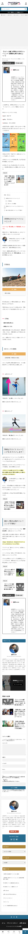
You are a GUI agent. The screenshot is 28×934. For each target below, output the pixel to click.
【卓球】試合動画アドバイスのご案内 (11, 874)
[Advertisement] (14, 30)
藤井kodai (16, 70)
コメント (4, 743)
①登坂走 (9, 201)
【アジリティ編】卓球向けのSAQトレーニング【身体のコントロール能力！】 (9, 572)
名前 (3, 757)
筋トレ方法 (16, 15)
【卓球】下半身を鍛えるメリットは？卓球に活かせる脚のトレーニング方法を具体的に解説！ (9, 505)
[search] (25, 9)
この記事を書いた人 (9, 63)
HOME (3, 15)
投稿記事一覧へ (13, 831)
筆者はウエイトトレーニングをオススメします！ (14, 207)
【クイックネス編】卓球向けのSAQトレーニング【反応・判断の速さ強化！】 (9, 586)
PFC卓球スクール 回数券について (10, 886)
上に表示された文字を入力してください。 (11, 781)
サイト (3, 769)
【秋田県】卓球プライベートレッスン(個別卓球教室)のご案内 (13, 878)
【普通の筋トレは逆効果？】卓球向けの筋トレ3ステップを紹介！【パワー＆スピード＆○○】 (20, 713)
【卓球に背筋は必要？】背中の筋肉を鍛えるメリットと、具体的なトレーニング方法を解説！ (20, 725)
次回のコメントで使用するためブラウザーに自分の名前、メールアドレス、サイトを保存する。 (13, 777)
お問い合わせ (6, 890)
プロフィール (6, 901)
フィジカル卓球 (18, 926)
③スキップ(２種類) (11, 203)
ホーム (3, 923)
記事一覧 (9, 15)
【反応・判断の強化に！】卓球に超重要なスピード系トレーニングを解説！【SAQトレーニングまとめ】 (9, 180)
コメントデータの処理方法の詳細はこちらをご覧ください (13, 791)
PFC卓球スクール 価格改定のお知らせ (11, 883)
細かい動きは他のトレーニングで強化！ (13, 210)
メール (4, 763)
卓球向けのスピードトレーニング (12, 198)
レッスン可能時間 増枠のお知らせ (10, 905)
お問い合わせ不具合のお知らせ (9, 894)
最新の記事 (19, 63)
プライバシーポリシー (8, 898)
